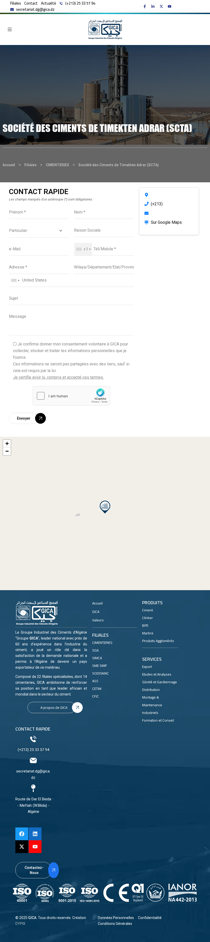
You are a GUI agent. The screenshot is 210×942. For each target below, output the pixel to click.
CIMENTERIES (102, 642)
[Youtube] (35, 846)
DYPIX (20, 924)
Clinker (147, 617)
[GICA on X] (162, 6)
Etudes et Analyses (156, 674)
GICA (32, 918)
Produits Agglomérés (158, 640)
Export (147, 666)
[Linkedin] (35, 833)
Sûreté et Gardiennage (159, 682)
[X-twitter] (21, 846)
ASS (95, 681)
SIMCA (97, 658)
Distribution (151, 689)
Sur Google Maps (166, 222)
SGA (95, 650)
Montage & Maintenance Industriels (152, 705)
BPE (145, 625)
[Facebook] (21, 833)
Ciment (147, 610)
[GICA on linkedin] (154, 6)
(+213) (157, 203)
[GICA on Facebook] (146, 6)
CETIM (96, 688)
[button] (105, 507)
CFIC (95, 696)
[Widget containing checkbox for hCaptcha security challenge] (71, 396)
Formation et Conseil (158, 720)
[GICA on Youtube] (171, 6)
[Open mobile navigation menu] (10, 29)
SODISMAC (100, 673)
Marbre (147, 633)
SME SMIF (99, 665)
